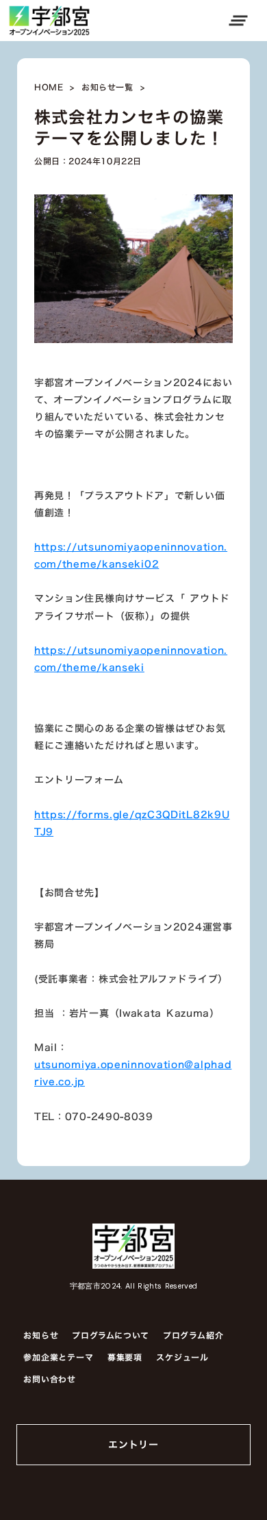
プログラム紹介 (193, 1335)
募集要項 (124, 1357)
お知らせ (40, 1335)
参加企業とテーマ (58, 1357)
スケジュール (182, 1357)
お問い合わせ (49, 1379)
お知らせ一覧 (107, 87)
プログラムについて (110, 1335)
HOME (48, 87)
